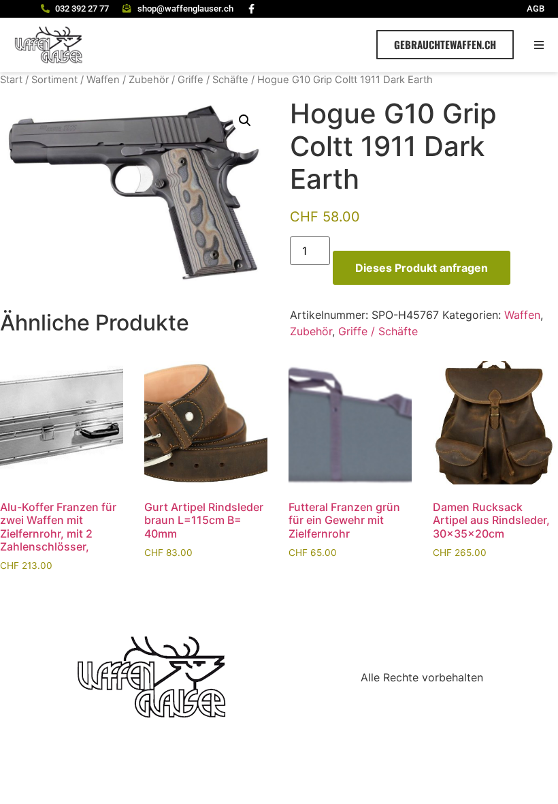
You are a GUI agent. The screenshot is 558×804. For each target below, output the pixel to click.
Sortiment (54, 80)
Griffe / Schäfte (213, 80)
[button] (539, 45)
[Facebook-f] (252, 9)
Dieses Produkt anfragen (421, 268)
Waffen (103, 80)
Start (11, 80)
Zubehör (149, 80)
